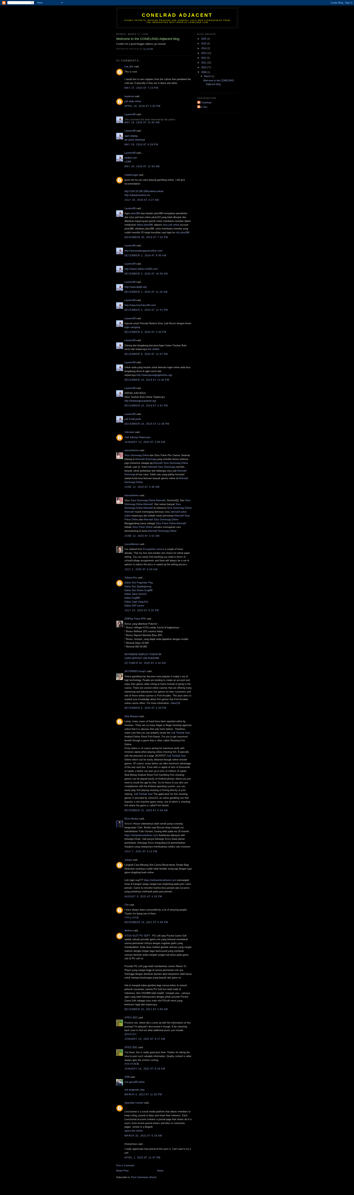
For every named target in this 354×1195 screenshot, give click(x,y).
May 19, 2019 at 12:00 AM (142, 122)
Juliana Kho (130, 577)
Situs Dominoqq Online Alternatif (148, 500)
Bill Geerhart (204, 102)
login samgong (132, 327)
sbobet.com (130, 157)
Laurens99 (130, 114)
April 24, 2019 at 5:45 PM (142, 106)
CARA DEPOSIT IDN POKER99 (141, 658)
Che (126, 904)
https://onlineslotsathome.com (160, 880)
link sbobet (153, 349)
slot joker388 (182, 232)
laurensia (129, 96)
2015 (204, 43)
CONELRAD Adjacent (177, 15)
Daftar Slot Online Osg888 (138, 590)
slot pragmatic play (134, 1089)
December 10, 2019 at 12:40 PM (146, 379)
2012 (204, 57)
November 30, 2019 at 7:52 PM (146, 237)
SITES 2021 (131, 1017)
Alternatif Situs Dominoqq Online (170, 463)
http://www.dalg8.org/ (135, 287)
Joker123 (175, 703)
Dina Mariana (131, 716)
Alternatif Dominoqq (145, 459)
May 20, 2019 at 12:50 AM (142, 166)
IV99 (126, 1077)
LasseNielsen (131, 544)
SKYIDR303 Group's (135, 671)
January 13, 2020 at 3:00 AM (144, 442)
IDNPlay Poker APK (135, 618)
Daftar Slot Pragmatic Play (138, 582)
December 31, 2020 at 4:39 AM (146, 810)
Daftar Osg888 (132, 597)
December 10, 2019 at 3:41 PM (146, 405)
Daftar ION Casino (134, 605)
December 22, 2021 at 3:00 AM (146, 1009)
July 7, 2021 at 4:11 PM (140, 851)
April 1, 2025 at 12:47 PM (142, 1157)
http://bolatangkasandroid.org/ (140, 400)
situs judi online (171, 224)
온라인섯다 (130, 1034)
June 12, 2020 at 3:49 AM (141, 487)
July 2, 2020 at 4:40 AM (140, 569)
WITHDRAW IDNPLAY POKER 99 (142, 654)
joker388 (135, 213)
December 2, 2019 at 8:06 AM (145, 255)
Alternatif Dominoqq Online (162, 531)
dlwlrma (128, 930)
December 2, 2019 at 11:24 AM (146, 292)
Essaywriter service (153, 549)
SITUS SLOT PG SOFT (137, 935)
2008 (204, 72)
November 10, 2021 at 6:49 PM (146, 922)
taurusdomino (131, 450)
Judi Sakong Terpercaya (137, 437)
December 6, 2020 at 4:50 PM (145, 708)
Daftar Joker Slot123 (135, 594)
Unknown (129, 432)
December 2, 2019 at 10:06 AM (146, 273)
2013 (204, 53)
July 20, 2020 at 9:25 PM (141, 610)
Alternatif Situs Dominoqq (161, 466)
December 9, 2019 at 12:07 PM (146, 354)
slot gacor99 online (134, 1082)
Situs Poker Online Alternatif (171, 523)
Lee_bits (128, 66)
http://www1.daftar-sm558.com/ (141, 269)
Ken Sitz (202, 107)
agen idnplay (131, 135)
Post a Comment (125, 1165)
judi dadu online (132, 101)
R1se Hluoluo (131, 818)
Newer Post (122, 1170)
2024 (204, 38)
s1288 (127, 161)
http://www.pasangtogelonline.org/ (154, 375)
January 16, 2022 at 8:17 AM (144, 1039)
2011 (204, 62)
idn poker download (134, 139)
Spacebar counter (133, 1102)
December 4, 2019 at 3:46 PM (145, 332)
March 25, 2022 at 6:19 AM (143, 1135)
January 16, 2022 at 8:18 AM (144, 1068)
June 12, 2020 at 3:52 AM (141, 535)
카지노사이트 (131, 917)
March (207, 76)
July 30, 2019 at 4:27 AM (141, 200)
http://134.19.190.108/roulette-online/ (144, 191)
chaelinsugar (131, 175)
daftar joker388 (145, 224)
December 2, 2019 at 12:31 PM (146, 310)
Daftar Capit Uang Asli (136, 601)
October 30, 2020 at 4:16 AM (145, 663)
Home (160, 1170)
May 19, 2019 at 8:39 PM (141, 144)
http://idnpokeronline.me (137, 195)
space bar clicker (133, 1130)
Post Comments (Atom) (143, 1177)
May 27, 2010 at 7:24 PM (141, 87)
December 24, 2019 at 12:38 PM (146, 423)
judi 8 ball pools (132, 419)
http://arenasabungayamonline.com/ (143, 250)
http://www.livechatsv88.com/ (140, 305)
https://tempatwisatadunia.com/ (141, 835)
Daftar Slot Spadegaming (137, 586)
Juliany (128, 859)
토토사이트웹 (131, 1063)
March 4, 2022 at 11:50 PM (143, 1094)
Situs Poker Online (142, 527)
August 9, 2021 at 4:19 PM (143, 896)
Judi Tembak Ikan (180, 732)
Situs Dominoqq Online (136, 455)
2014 (204, 48)
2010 (204, 67)
